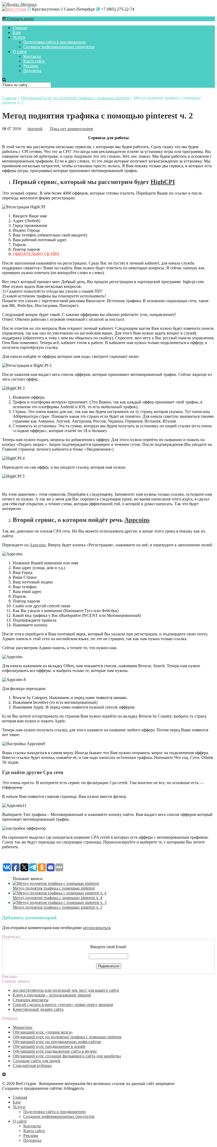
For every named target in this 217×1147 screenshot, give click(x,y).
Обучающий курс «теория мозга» (43, 1032)
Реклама (30, 66)
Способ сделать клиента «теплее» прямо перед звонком (63, 1004)
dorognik (35, 128)
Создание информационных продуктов (58, 47)
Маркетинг (23, 1027)
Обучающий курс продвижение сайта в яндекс (55, 1051)
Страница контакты (30, 999)
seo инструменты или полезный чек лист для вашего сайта (66, 990)
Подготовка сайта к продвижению (54, 42)
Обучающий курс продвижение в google (49, 1046)
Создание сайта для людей (36, 1060)
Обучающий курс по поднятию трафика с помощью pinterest (75, 98)
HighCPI (163, 181)
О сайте (20, 51)
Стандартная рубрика (32, 1065)
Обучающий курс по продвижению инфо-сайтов (57, 1041)
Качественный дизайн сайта (38, 1009)
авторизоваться (96, 927)
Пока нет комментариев (71, 128)
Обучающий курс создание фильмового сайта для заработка (67, 1056)
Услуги (19, 37)
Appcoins (137, 519)
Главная (20, 27)
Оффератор (12, 787)
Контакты (32, 56)
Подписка (32, 70)
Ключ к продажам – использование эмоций (52, 995)
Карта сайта (34, 61)
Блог (17, 32)
